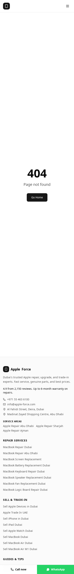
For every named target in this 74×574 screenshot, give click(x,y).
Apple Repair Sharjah (49, 426)
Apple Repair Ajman (15, 430)
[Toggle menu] (67, 6)
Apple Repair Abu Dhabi (18, 426)
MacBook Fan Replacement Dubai (24, 483)
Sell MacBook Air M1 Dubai (20, 549)
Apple (21, 369)
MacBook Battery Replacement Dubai (26, 465)
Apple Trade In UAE (15, 512)
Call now (20, 569)
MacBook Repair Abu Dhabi (20, 453)
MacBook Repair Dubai (17, 447)
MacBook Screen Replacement (22, 459)
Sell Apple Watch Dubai (18, 531)
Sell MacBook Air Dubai (17, 543)
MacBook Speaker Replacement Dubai (27, 477)
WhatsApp (58, 569)
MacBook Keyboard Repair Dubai (24, 471)
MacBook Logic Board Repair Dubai (25, 489)
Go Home (37, 197)
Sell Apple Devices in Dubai (20, 506)
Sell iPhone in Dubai (16, 518)
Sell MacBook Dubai (15, 537)
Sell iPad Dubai (12, 524)
